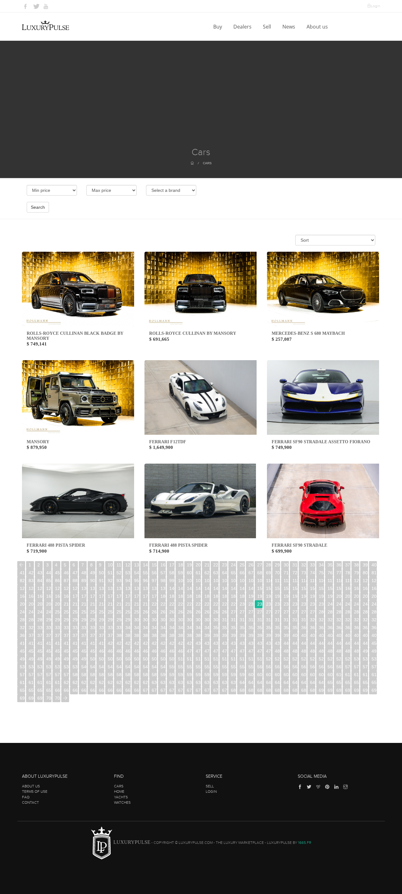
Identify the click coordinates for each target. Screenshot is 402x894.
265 (189, 611)
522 (286, 658)
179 (154, 596)
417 (84, 643)
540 (84, 666)
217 (128, 604)
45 (57, 572)
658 (40, 690)
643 (268, 682)
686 (286, 690)
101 (189, 580)
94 (127, 580)
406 (347, 635)
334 (75, 627)
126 (49, 588)
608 (321, 674)
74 (312, 572)
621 (75, 682)
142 (189, 588)
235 (286, 604)
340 (128, 627)
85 (48, 580)
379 (110, 635)
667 (119, 690)
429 (189, 643)
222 (172, 604)
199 (330, 596)
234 (277, 604)
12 (127, 564)
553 (198, 666)
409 (374, 635)
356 (268, 627)
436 (251, 643)
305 (180, 619)
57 (163, 572)
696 (374, 690)
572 (365, 666)
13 (136, 564)
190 (251, 596)
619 (57, 682)
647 (304, 682)
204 (374, 596)
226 (207, 604)
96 (145, 580)
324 (347, 619)
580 (75, 674)
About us (318, 26)
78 (347, 572)
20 (198, 564)
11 (119, 564)
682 (251, 690)
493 (31, 658)
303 (163, 619)
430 (198, 643)
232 (260, 604)
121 (365, 580)
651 (339, 682)
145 (216, 588)
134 (119, 588)
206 (31, 604)
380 (119, 635)
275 (277, 611)
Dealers (243, 26)
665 (101, 690)
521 (277, 658)
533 (22, 666)
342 (145, 627)
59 (180, 572)
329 (31, 627)
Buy (218, 26)
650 (330, 682)
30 (286, 564)
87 (66, 580)
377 (92, 635)
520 (268, 658)
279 (312, 611)
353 (242, 627)
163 (374, 588)
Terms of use (34, 791)
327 (374, 619)
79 (356, 572)
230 (242, 604)
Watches (122, 802)
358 (286, 627)
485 (321, 651)
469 (180, 651)
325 (356, 619)
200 (339, 596)
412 (40, 643)
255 (101, 611)
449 (365, 643)
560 (260, 666)
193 (277, 596)
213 (92, 604)
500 (92, 658)
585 (119, 674)
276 (286, 611)
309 (216, 619)
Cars (207, 163)
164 (22, 596)
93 (119, 580)
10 (110, 564)
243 (356, 604)
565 (304, 666)
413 (49, 643)
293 (75, 619)
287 (22, 619)
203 (365, 596)
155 (304, 588)
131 (92, 588)
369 (22, 635)
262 (163, 611)
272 (251, 611)
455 (57, 651)
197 (312, 596)
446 (339, 643)
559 (251, 666)
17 (171, 564)
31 (294, 564)
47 (75, 572)
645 (286, 682)
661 (66, 690)
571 (356, 666)
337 (101, 627)
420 (110, 643)
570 (347, 666)
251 (66, 611)
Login (375, 6)
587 (136, 674)
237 (304, 604)
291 (57, 619)
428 (180, 643)
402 (312, 635)
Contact (30, 802)
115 (312, 580)
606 (304, 674)
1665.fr (304, 842)
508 (163, 658)
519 (260, 658)
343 (154, 627)
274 (268, 611)
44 (48, 572)
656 (22, 690)
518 (251, 658)
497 (66, 658)
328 (22, 627)
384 (154, 635)
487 (339, 651)
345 (172, 627)
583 (101, 674)
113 (295, 580)
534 (31, 666)
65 (233, 572)
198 (321, 596)
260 (145, 611)
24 (233, 564)
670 (145, 690)
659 (49, 690)
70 (277, 572)
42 (31, 572)
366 (356, 627)
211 (75, 604)
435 (242, 643)
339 (119, 627)
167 (49, 596)
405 (339, 635)
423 (136, 643)
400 (295, 635)
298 (119, 619)
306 (189, 619)
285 (365, 611)
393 (233, 635)
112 (286, 580)
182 (180, 596)
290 (49, 619)
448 (356, 643)
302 (154, 619)
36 (338, 564)
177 (136, 596)
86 (57, 580)
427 (172, 643)
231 (251, 604)
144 (207, 588)
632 (172, 682)
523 (295, 658)
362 (321, 627)
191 (260, 596)
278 (304, 611)
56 (154, 572)
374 (66, 635)
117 (330, 580)
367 (365, 627)
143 (198, 588)
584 (110, 674)
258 (128, 611)
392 (224, 635)
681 (242, 690)
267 (207, 611)
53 (127, 572)
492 (22, 658)
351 (224, 627)
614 (374, 674)
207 (40, 604)
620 (66, 682)
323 (339, 619)
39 (365, 564)
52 (119, 572)
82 (22, 580)
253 (84, 611)
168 (57, 596)
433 (224, 643)
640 (242, 682)
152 (277, 588)
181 (172, 596)
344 (163, 627)
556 (224, 666)
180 (163, 596)
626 (119, 682)
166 (40, 596)
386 (172, 635)
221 (163, 604)
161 (356, 588)
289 (40, 619)
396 (260, 635)
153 (286, 588)
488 (347, 651)
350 (216, 627)
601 (260, 674)
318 (295, 619)
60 (189, 572)
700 (49, 698)
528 (339, 658)
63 (215, 572)
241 (339, 604)
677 (207, 690)
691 (330, 690)
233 (268, 604)
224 (189, 604)
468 (172, 651)
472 (207, 651)
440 (286, 643)
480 (277, 651)
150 (260, 588)
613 (365, 674)
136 (136, 588)
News (289, 26)
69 (268, 572)
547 (145, 666)
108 (251, 580)
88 (75, 580)
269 (224, 611)
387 (180, 635)
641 (251, 682)
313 (251, 619)
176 (128, 596)
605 (295, 674)
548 (154, 666)
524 (304, 658)
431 (207, 643)
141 (180, 588)
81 (374, 572)
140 (172, 588)
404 (330, 635)
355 (260, 627)
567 (321, 666)
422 (128, 643)
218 (136, 604)
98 (163, 580)
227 (216, 604)
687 (295, 690)
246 (22, 611)
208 (49, 604)
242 (347, 604)
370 (31, 635)
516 (233, 658)
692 (339, 690)
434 (233, 643)
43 (39, 572)
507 (154, 658)
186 (216, 596)
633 (180, 682)
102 (198, 580)
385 (163, 635)
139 (163, 588)
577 (49, 674)
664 (92, 690)
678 (216, 690)
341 (136, 627)
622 (84, 682)
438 (268, 643)
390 (207, 635)
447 (347, 643)
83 (31, 580)
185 (207, 596)
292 (66, 619)
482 (295, 651)
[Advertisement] (201, 100)
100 (180, 580)
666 (110, 690)
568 (330, 666)
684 (268, 690)
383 (145, 635)
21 (206, 564)
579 (66, 674)
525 (312, 658)
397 (268, 635)
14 (145, 564)
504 (128, 658)
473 (216, 651)
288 (31, 619)
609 (330, 674)
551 (180, 666)
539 (75, 666)
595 (207, 674)
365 (347, 627)
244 (365, 604)
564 (295, 666)
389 (198, 635)
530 (356, 658)
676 (198, 690)
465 (145, 651)
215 (110, 604)
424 (145, 643)
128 (66, 588)
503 (119, 658)
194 (286, 596)
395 (251, 635)
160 (347, 588)
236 (295, 604)
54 (136, 572)
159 (339, 588)
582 (92, 674)
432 (216, 643)
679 (224, 690)
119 (347, 580)
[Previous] (21, 565)
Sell (267, 26)
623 (92, 682)
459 (92, 651)
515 (224, 658)
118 (339, 580)
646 (295, 682)
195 (295, 596)
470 (189, 651)
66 (242, 572)
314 (260, 619)
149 (251, 588)
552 (189, 666)
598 (233, 674)
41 (22, 572)
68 (259, 572)
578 (57, 674)
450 (374, 643)
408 (365, 635)
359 (295, 627)
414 (57, 643)
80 (365, 572)
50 (101, 572)
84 (39, 580)
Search (38, 207)
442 (304, 643)
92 (110, 580)
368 (374, 627)
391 (216, 635)
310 (224, 619)
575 (31, 674)
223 (180, 604)
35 (330, 564)
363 (330, 627)
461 (110, 651)
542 (101, 666)
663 (84, 690)
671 (154, 690)
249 (49, 611)
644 (277, 682)
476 (242, 651)
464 (136, 651)
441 (295, 643)
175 (119, 596)
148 (242, 588)
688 (304, 690)
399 (286, 635)
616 (31, 682)
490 (365, 651)
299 (128, 619)
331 (49, 627)
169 (66, 596)
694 (356, 690)
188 (233, 596)
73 (303, 572)
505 (136, 658)
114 (304, 580)
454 (49, 651)
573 (374, 666)
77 (338, 572)
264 (180, 611)
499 (84, 658)
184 (198, 596)
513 (207, 658)
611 (347, 674)
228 (224, 604)
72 (294, 572)
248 (40, 611)
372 (49, 635)
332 (57, 627)
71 (286, 572)
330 (40, 627)
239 (321, 604)
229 (233, 604)
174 (110, 596)
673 (172, 690)
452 (31, 651)
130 (84, 588)
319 (304, 619)
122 (374, 580)
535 (40, 666)
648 (312, 682)
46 (66, 572)
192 (268, 596)
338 (110, 627)
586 (128, 674)
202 (356, 596)
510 (180, 658)
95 (136, 580)
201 (347, 596)
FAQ (26, 797)
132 (101, 588)
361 (312, 627)
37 (347, 564)
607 (312, 674)
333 (66, 627)
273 (260, 611)
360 (304, 627)
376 (84, 635)
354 (251, 627)
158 (330, 588)
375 (75, 635)
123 (22, 588)
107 (242, 580)
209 (57, 604)
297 (110, 619)
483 (304, 651)
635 (198, 682)
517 (242, 658)
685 (277, 690)
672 (163, 690)
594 (198, 674)
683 (260, 690)
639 (233, 682)
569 (339, 666)
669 (136, 690)
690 (321, 690)
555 (216, 666)
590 (163, 674)
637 (216, 682)
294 (84, 619)
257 (119, 611)
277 (295, 611)
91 (101, 580)
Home (119, 791)
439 (277, 643)
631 (163, 682)
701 (57, 698)
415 (66, 643)
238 (312, 604)
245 (374, 604)
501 (101, 658)
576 (40, 674)
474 (224, 651)
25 (242, 564)
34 (321, 564)
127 (57, 588)
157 (321, 588)
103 (207, 580)
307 (198, 619)
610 (339, 674)
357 (277, 627)
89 (83, 580)
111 (277, 580)
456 (66, 651)
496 (57, 658)
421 (119, 643)
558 (242, 666)
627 (128, 682)
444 (321, 643)
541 (92, 666)
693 (347, 690)
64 (224, 572)
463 (128, 651)
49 (92, 572)
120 (356, 580)
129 (75, 588)
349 (207, 627)
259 (136, 611)
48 (83, 572)
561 (268, 666)
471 (198, 651)
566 (312, 666)
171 (84, 596)
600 (251, 674)
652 (347, 682)
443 (312, 643)
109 (260, 580)
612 (356, 674)
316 (277, 619)
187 (224, 596)
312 (242, 619)
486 (330, 651)
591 (172, 674)
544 (119, 666)
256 (110, 611)
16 (163, 564)
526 (321, 658)
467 (163, 651)
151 (268, 588)
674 (180, 690)
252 (75, 611)
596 (216, 674)
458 (84, 651)
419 (101, 643)
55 (145, 572)
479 (268, 651)
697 (22, 698)
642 (260, 682)
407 (356, 635)
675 (189, 690)
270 (233, 611)
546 (136, 666)
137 (145, 588)
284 (356, 611)
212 (84, 604)
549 (163, 666)
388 (189, 635)
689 (312, 690)
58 (171, 572)
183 (189, 596)
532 (374, 658)
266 (198, 611)
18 (180, 564)
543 (110, 666)
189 (242, 596)
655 (374, 682)
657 (31, 690)
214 (101, 604)
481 (286, 651)
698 (31, 698)
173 (101, 596)
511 (189, 658)
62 (206, 572)
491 (374, 651)
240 (330, 604)
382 (136, 635)
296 (101, 619)
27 (259, 564)
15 (154, 564)
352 (233, 627)
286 (374, 611)
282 (339, 611)
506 (145, 658)
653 (356, 682)
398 (277, 635)
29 (277, 564)
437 (260, 643)
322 (330, 619)
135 (128, 588)
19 (189, 564)
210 (66, 604)
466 (154, 651)
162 (365, 588)
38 (356, 564)
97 (154, 580)
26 (250, 564)
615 (22, 682)
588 (145, 674)
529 (347, 658)
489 (356, 651)
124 (31, 588)
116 (321, 580)
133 (110, 588)
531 (365, 658)
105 (224, 580)
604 (286, 674)
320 (312, 619)
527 (330, 658)
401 (304, 635)
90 (92, 580)
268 (216, 611)
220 (154, 604)
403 (321, 635)
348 (198, 627)
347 (189, 627)
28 (268, 564)
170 (75, 596)
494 (40, 658)
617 (40, 682)
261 (154, 611)
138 (154, 588)
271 (242, 611)
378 (101, 635)
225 (198, 604)
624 (101, 682)
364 (339, 627)
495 (49, 658)
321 (321, 619)
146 (224, 588)
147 (233, 588)
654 (365, 682)
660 (57, 690)
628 (136, 682)
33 (312, 564)
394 (242, 635)
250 (57, 611)
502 (110, 658)
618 (49, 682)
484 (312, 651)
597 (224, 674)
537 (57, 666)
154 (295, 588)
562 (277, 666)
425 (154, 643)
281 (330, 611)
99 (171, 580)
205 (22, 604)
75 (321, 572)
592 (180, 674)
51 (110, 572)
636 (207, 682)
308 (207, 619)
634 (189, 682)
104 (216, 580)
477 (251, 651)
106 (233, 580)
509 (172, 658)
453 (40, 651)
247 (31, 611)
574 (22, 674)
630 (154, 682)
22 (215, 564)
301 (145, 619)
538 (66, 666)
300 (136, 619)
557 (233, 666)
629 (145, 682)
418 (92, 643)
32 (303, 564)
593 (189, 674)
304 (172, 619)
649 (321, 682)
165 (31, 596)
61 (198, 572)
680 (233, 690)
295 (92, 619)
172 (92, 596)
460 (101, 651)
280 (321, 611)
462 (119, 651)
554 (207, 666)
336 (92, 627)
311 (233, 619)
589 (154, 674)
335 (84, 627)
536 (49, 666)
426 (163, 643)
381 (128, 635)
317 (286, 619)
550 (172, 666)
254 (92, 611)
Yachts (121, 797)
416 (75, 643)
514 (216, 658)
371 (40, 635)
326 (365, 619)
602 (268, 674)
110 (268, 580)
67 (250, 572)
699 (40, 698)
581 (84, 674)
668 (128, 690)
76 (330, 572)
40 (374, 564)
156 (312, 588)
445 (330, 643)
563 (286, 666)
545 (128, 666)
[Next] (65, 698)
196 (304, 596)
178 (145, 596)
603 (277, 674)
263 (172, 611)
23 (224, 564)
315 (268, 619)
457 (75, 651)
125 (40, 588)
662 (75, 690)
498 (75, 658)
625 (110, 682)
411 (31, 643)
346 (180, 627)
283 (347, 611)
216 (119, 604)
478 (260, 651)
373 (57, 635)
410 (22, 643)
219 (145, 604)
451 (22, 651)
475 (233, 651)
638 (224, 682)
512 (198, 658)
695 (365, 690)
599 (242, 674)
